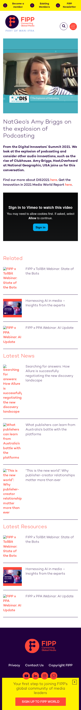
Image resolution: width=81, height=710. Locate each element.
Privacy (14, 665)
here (53, 180)
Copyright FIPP (60, 665)
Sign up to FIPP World (40, 702)
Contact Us (34, 665)
